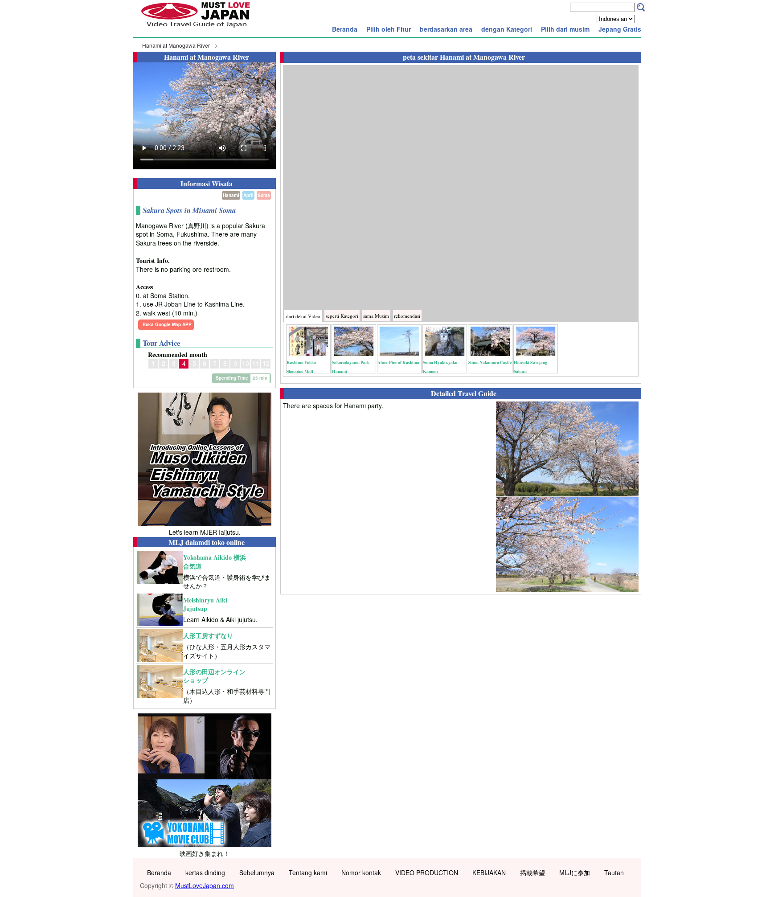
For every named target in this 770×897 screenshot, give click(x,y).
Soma (264, 195)
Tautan (614, 872)
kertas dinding (205, 872)
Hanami (231, 195)
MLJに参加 (574, 872)
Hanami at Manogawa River (176, 45)
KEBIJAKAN (489, 872)
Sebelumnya (256, 872)
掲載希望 (532, 872)
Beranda (344, 29)
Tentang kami (308, 872)
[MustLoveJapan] (195, 28)
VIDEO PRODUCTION (426, 872)
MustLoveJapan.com (204, 885)
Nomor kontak (361, 872)
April (248, 195)
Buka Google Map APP (167, 324)
